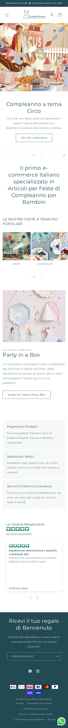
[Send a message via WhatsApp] (61, 721)
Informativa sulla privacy (36, 709)
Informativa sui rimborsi (39, 703)
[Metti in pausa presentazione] (64, 155)
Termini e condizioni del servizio (35, 714)
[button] (7, 15)
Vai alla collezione (34, 137)
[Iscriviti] (57, 656)
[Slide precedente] (26, 155)
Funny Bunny (32, 699)
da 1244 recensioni (19, 533)
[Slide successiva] (42, 155)
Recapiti (52, 719)
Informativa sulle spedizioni (29, 719)
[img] (35, 529)
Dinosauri (45, 264)
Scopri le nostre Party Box (26, 394)
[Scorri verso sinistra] (26, 277)
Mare (17, 264)
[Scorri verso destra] (42, 277)
